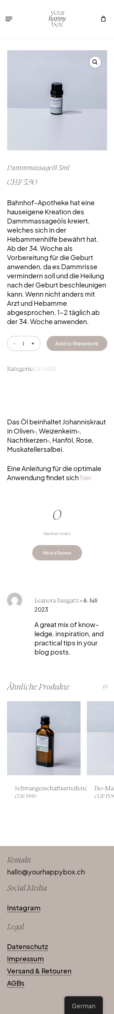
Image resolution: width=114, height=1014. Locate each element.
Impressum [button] (25, 958)
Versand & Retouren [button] (39, 970)
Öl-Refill (45, 369)
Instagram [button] (23, 907)
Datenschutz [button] (27, 946)
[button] (8, 19)
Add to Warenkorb (76, 343)
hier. (87, 477)
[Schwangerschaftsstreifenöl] (44, 738)
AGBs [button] (15, 983)
